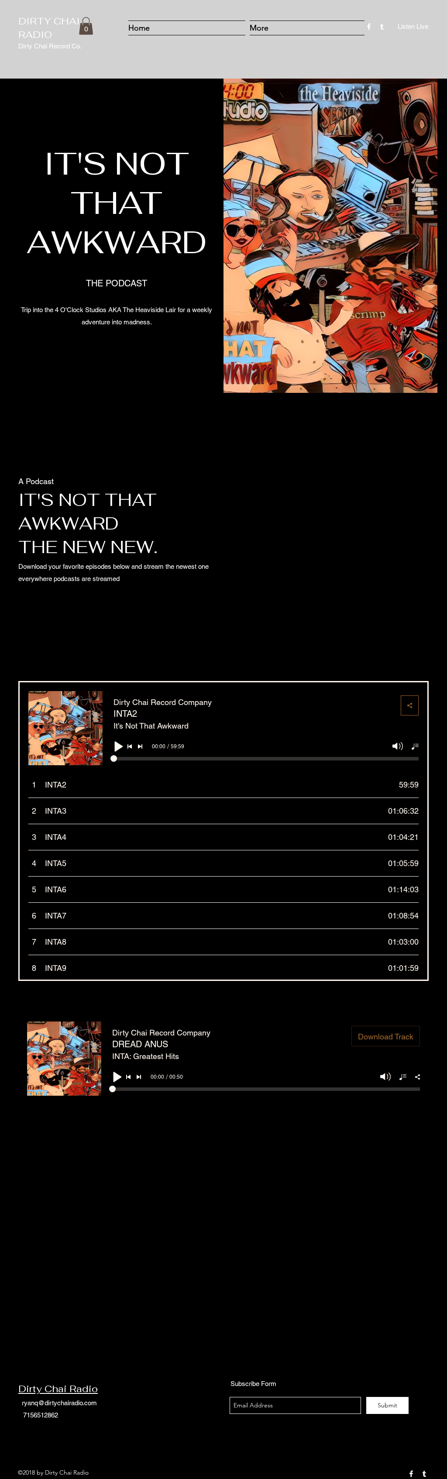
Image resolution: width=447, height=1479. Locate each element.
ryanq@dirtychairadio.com (59, 1403)
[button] (86, 26)
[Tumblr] (382, 26)
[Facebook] (368, 26)
